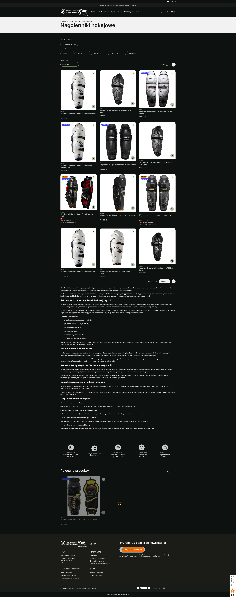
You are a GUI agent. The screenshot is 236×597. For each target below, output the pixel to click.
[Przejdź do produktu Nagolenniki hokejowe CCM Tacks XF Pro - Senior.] (157, 193)
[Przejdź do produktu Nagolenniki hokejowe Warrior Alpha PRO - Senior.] (118, 193)
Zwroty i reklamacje (97, 561)
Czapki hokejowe (66, 392)
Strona (163, 64)
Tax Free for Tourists (67, 556)
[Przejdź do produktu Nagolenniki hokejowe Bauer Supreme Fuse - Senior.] (118, 88)
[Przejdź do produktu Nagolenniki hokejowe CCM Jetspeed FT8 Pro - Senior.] (157, 89)
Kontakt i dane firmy (97, 573)
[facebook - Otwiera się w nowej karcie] (95, 543)
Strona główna (64, 21)
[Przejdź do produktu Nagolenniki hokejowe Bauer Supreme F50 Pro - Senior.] (157, 246)
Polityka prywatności (97, 558)
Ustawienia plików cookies (99, 564)
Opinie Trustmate (96, 575)
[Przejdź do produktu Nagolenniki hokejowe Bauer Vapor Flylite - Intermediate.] (78, 142)
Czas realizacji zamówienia (69, 578)
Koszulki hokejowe (66, 386)
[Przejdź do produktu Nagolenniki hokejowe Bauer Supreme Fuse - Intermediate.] (157, 140)
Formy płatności (66, 573)
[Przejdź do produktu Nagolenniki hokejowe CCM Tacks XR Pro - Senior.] (118, 141)
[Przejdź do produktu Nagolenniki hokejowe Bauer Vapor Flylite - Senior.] (78, 90)
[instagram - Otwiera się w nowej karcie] (91, 543)
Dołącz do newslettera (133, 550)
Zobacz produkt (93, 106)
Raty (62, 563)
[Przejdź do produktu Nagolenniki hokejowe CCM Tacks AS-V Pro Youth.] (83, 496)
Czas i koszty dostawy (68, 575)
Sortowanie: (64, 60)
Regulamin (93, 556)
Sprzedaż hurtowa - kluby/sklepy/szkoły (67, 559)
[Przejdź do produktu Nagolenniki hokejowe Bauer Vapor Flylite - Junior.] (78, 248)
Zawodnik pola (74, 21)
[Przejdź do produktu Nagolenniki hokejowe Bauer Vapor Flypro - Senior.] (118, 248)
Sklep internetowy (117, 594)
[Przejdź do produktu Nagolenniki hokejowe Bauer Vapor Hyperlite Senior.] (78, 192)
